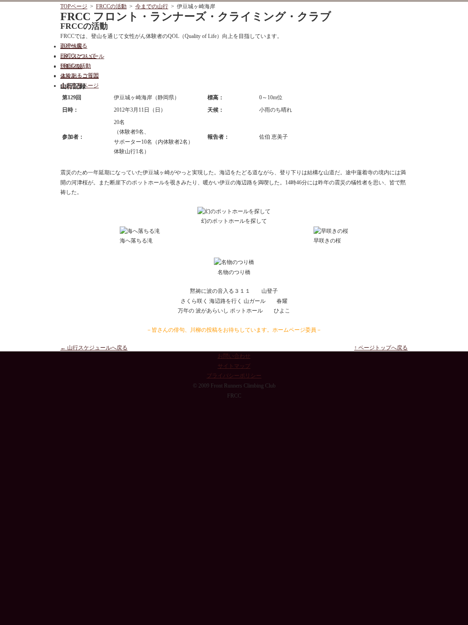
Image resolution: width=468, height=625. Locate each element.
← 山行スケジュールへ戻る (94, 348)
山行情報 (71, 46)
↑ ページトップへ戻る (381, 348)
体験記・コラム (79, 76)
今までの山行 (151, 6)
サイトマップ (234, 366)
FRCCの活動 (111, 6)
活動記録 (71, 66)
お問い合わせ (234, 356)
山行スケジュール (82, 56)
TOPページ (73, 6)
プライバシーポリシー (234, 375)
